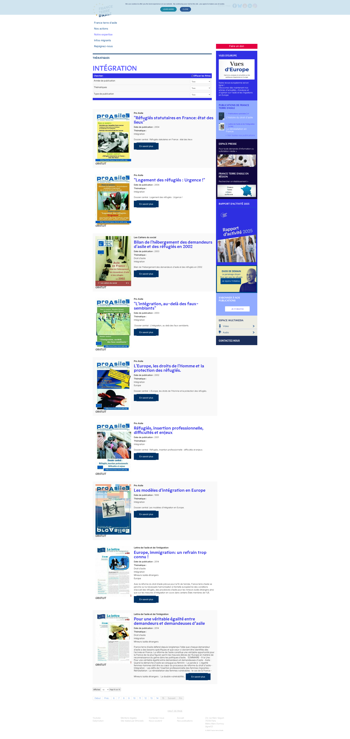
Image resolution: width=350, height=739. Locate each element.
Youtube (97, 718)
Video (226, 326)
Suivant (171, 698)
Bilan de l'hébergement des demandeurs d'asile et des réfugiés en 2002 (173, 244)
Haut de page (175, 711)
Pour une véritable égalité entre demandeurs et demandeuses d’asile (169, 621)
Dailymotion (98, 720)
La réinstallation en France (236, 130)
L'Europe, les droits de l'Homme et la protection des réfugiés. (169, 368)
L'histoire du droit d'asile (239, 117)
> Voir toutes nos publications (240, 135)
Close (185, 9)
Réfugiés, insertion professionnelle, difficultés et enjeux (168, 430)
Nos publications (185, 720)
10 (134, 698)
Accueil (180, 718)
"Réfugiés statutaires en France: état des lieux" (173, 120)
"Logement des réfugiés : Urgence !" (169, 180)
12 (146, 698)
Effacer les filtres (202, 75)
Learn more (168, 9)
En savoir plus (146, 146)
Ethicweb (139, 720)
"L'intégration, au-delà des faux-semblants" (166, 306)
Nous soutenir (155, 720)
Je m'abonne (237, 309)
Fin (180, 698)
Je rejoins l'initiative (231, 281)
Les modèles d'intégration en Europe (169, 490)
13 (151, 698)
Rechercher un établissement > (233, 181)
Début (98, 698)
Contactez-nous (156, 718)
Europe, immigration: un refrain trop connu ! (170, 554)
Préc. (107, 698)
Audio (226, 332)
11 (140, 698)
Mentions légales (129, 718)
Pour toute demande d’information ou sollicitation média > (236, 149)
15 (163, 698)
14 (157, 698)
